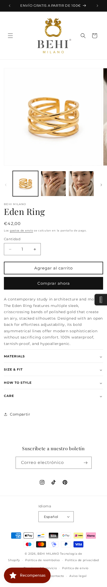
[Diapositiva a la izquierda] (5, 185)
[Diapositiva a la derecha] (101, 185)
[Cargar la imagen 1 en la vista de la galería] (25, 183)
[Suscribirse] (85, 463)
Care (53, 395)
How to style (53, 382)
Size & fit (53, 369)
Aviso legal (78, 576)
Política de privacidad (82, 560)
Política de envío (75, 568)
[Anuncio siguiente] (97, 5)
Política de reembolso (42, 560)
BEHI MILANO (48, 553)
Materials (53, 356)
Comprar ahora (53, 283)
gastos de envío (21, 230)
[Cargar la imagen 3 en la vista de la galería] (81, 183)
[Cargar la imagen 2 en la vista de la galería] (53, 183)
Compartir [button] (20, 414)
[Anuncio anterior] (9, 5)
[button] (10, 35)
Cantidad (12, 239)
